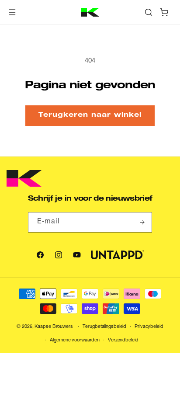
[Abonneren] (142, 222)
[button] (12, 12)
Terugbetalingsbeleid (104, 326)
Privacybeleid (149, 326)
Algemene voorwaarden (75, 340)
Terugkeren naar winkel (90, 115)
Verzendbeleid (123, 340)
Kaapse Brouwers (54, 326)
